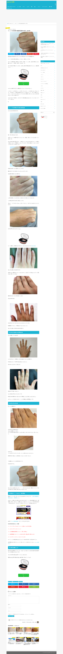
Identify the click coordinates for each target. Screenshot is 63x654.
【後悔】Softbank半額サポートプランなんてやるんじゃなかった (47, 54)
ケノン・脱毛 (19, 6)
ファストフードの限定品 (44, 83)
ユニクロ (28, 6)
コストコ (39, 6)
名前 (9, 604)
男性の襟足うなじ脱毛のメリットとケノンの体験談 (47, 57)
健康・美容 (50, 6)
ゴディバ (24, 6)
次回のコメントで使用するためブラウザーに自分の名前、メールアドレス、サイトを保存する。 (22, 614)
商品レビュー (43, 92)
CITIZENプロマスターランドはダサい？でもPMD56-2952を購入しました (47, 44)
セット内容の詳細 (14, 521)
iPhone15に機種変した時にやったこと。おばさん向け (47, 47)
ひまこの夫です (43, 70)
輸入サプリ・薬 (9, 8)
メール (9, 607)
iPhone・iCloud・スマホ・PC (11, 6)
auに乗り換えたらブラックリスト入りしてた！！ (47, 50)
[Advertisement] (31, 16)
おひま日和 (10, 2)
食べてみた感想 (43, 108)
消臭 (31, 6)
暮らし (35, 6)
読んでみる (34, 245)
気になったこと (43, 99)
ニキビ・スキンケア (44, 6)
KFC (41, 65)
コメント (9, 595)
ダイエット (42, 79)
